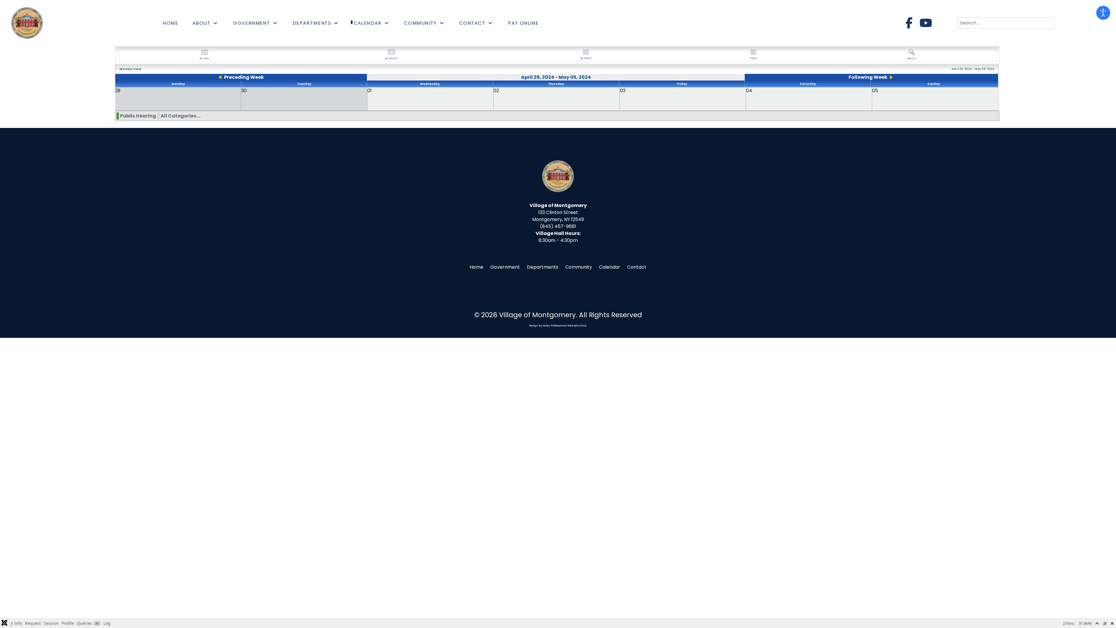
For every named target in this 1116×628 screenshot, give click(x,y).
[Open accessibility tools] (1103, 13)
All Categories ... (181, 116)
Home (476, 267)
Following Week (868, 77)
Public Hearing (138, 116)
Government (505, 267)
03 (622, 90)
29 (117, 90)
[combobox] (1006, 23)
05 (875, 90)
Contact (636, 267)
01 (369, 90)
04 (749, 90)
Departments (542, 267)
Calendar (609, 267)
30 (244, 90)
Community (578, 267)
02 (496, 90)
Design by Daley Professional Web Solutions (557, 325)
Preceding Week (244, 77)
